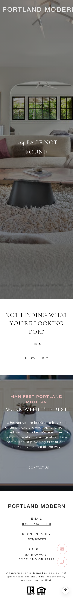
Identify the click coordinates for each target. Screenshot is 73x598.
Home (39, 344)
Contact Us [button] (39, 467)
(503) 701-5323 (36, 539)
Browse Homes (39, 358)
